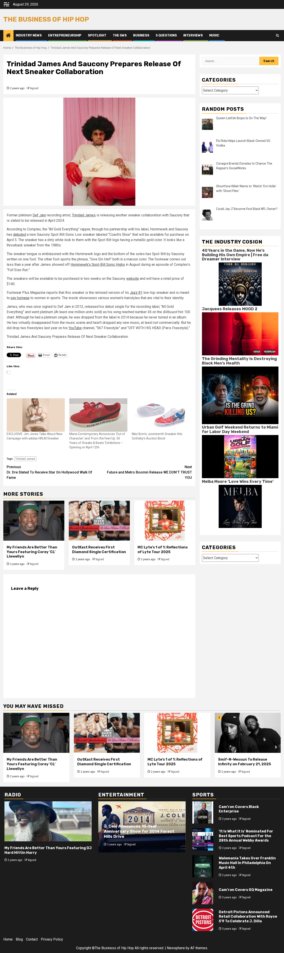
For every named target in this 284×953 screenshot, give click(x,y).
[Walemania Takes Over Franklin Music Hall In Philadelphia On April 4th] (202, 866)
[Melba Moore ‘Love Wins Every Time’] (240, 506)
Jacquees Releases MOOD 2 (229, 308)
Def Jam (39, 215)
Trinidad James (84, 215)
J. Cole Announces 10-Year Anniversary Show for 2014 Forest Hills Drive (139, 831)
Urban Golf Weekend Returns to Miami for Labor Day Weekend (240, 429)
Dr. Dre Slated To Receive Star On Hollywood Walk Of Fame (49, 472)
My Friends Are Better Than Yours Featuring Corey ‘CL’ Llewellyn (32, 552)
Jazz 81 (136, 292)
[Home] (8, 36)
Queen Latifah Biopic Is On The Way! (241, 118)
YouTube (75, 328)
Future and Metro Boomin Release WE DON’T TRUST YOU (149, 472)
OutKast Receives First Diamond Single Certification (99, 549)
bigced (34, 88)
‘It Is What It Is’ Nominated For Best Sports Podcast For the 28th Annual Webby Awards (246, 836)
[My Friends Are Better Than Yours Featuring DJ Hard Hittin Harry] (48, 821)
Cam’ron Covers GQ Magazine (245, 890)
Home (8, 939)
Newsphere (176, 948)
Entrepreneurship (64, 35)
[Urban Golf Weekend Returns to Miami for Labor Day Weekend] (240, 456)
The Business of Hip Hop (46, 19)
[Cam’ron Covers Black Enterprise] (202, 812)
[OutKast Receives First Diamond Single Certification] (99, 521)
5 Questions (166, 35)
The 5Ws (120, 35)
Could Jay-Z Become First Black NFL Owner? (247, 208)
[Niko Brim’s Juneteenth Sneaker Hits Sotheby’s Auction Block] (161, 415)
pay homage (20, 298)
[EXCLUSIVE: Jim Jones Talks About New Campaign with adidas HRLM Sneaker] (36, 415)
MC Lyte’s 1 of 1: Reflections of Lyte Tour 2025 (163, 549)
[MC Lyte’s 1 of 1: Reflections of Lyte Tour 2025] (164, 521)
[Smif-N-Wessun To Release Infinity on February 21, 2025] (248, 733)
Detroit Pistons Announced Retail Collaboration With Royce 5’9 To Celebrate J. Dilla (248, 916)
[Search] (277, 35)
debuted (19, 234)
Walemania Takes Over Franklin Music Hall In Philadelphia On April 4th (247, 863)
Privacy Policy (52, 939)
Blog (19, 939)
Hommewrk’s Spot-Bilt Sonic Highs (98, 264)
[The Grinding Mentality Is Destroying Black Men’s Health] (240, 395)
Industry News (29, 35)
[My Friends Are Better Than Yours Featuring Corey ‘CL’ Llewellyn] (33, 521)
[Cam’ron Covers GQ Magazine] (202, 893)
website (132, 278)
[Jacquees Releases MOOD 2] (240, 334)
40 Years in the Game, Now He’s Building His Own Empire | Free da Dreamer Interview (235, 255)
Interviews (193, 35)
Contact (32, 939)
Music (214, 35)
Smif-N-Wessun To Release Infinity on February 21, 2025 (244, 761)
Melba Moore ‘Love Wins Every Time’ (238, 481)
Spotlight (97, 35)
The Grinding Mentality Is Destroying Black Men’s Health (239, 360)
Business (141, 35)
